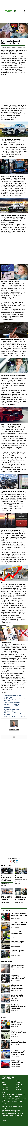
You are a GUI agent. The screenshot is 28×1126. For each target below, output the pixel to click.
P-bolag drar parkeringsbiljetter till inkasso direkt (20, 897)
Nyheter (3, 47)
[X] (14, 861)
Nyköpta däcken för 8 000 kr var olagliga (18, 966)
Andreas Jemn (21, 47)
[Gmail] (11, 861)
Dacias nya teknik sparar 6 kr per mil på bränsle (6, 897)
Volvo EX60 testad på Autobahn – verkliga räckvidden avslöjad (18, 1052)
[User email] (14, 737)
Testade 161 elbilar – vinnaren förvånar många (17, 1022)
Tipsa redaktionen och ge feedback (12, 1115)
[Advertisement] (14, 90)
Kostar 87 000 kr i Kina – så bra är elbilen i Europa (18, 1032)
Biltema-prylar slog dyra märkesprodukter (18, 1041)
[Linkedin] (17, 861)
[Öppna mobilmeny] (2, 11)
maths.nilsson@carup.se (14, 1112)
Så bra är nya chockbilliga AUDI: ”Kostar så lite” (17, 1062)
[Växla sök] (24, 11)
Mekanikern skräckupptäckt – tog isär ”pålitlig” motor (6, 878)
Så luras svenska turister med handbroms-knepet (21, 877)
